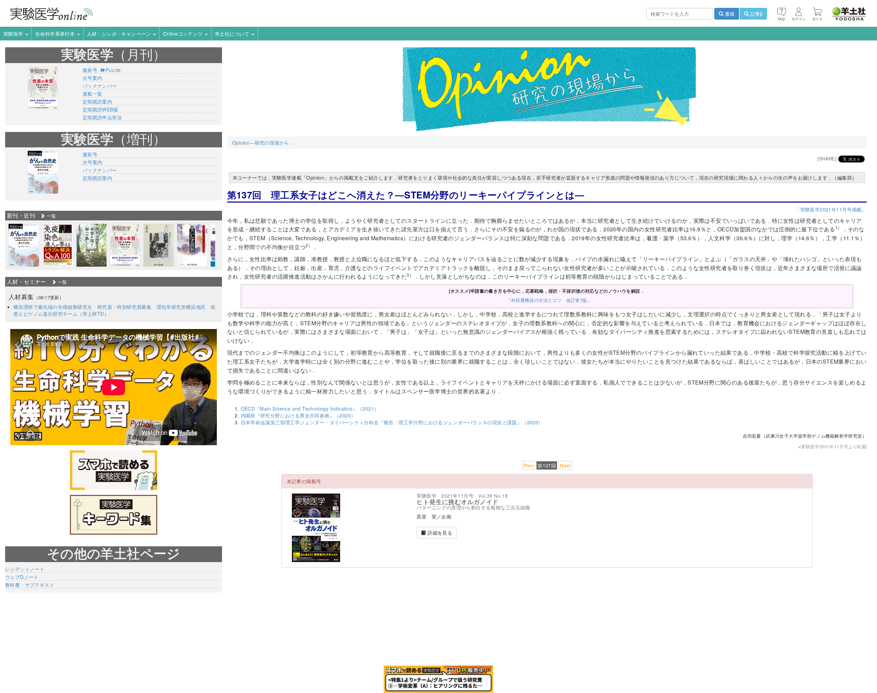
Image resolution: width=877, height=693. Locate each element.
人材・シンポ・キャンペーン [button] (120, 33)
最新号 (90, 69)
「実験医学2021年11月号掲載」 (831, 209)
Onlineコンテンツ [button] (183, 33)
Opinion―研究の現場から (260, 142)
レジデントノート (25, 569)
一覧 (50, 215)
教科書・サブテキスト (29, 584)
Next (565, 465)
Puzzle (113, 69)
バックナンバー (100, 85)
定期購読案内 (97, 101)
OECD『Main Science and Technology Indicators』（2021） (310, 408)
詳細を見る (439, 532)
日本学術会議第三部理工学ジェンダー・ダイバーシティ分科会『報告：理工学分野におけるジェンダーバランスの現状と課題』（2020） (392, 422)
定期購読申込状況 (102, 117)
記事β (756, 13)
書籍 (729, 13)
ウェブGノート (22, 576)
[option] (24, 245)
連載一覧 (92, 93)
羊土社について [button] (233, 33)
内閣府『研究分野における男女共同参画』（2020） (298, 415)
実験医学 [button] (14, 33)
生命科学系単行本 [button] (55, 33)
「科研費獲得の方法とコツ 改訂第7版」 (549, 300)
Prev (528, 465)
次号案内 (92, 77)
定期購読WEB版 (100, 109)
